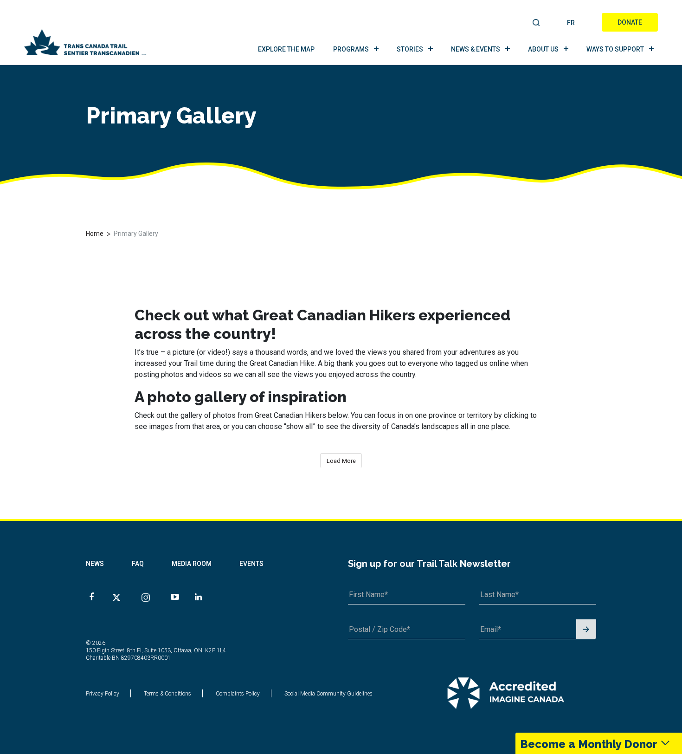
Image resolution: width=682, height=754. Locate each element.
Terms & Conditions (167, 693)
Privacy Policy (102, 693)
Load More (341, 460)
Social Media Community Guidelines (328, 693)
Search (536, 23)
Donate (630, 22)
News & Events (475, 49)
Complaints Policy (238, 693)
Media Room (192, 563)
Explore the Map (286, 49)
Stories (410, 49)
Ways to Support (615, 49)
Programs (351, 49)
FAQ (138, 563)
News (95, 563)
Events (251, 563)
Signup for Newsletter (586, 629)
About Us (543, 49)
